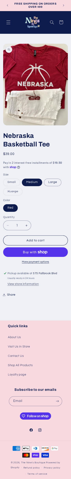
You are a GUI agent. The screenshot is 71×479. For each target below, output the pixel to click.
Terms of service (37, 474)
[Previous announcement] (7, 5)
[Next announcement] (63, 5)
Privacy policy (52, 468)
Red (10, 207)
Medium (32, 182)
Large (52, 182)
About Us (14, 337)
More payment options (35, 262)
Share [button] (11, 294)
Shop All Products (20, 365)
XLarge (14, 192)
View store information (23, 284)
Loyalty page (17, 374)
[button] (8, 22)
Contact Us (16, 355)
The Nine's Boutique (33, 463)
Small (13, 183)
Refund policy (31, 468)
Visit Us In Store (19, 346)
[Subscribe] (57, 401)
